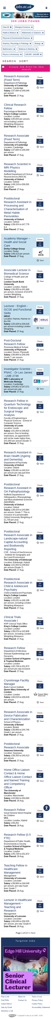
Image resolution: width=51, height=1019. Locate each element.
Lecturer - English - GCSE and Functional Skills (18, 309)
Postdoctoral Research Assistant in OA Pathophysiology (17, 488)
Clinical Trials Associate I (12, 618)
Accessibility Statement (41, 1007)
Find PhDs (5, 1000)
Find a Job (5, 997)
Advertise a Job (7, 1011)
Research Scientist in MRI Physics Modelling (17, 167)
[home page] (24, 11)
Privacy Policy (37, 1000)
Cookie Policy (37, 1004)
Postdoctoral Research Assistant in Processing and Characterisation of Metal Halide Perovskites (17, 207)
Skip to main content (10, 2)
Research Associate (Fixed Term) (16, 78)
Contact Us (22, 1000)
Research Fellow (14, 648)
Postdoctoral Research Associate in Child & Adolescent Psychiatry (18, 584)
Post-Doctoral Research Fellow (14, 342)
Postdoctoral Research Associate (16, 745)
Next (33, 933)
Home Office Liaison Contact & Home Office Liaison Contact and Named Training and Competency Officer (18, 778)
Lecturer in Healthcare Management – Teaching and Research (18, 905)
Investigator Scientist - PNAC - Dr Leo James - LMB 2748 (18, 372)
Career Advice (6, 1004)
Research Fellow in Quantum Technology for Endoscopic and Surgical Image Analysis (17, 408)
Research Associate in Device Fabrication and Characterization (18, 715)
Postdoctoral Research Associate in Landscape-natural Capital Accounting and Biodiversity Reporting (18, 540)
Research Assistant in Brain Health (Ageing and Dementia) (17, 456)
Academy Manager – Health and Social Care (17, 242)
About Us (21, 997)
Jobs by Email (6, 1007)
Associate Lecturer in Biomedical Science (17, 271)
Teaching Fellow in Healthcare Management (15, 869)
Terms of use (37, 997)
